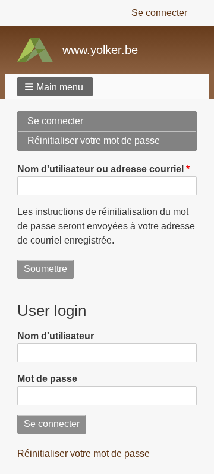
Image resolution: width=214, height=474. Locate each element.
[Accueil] (39, 50)
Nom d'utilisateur (55, 336)
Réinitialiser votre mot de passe (108, 143)
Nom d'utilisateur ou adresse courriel (100, 169)
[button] (55, 86)
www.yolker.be (100, 49)
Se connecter (159, 13)
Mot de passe (47, 379)
